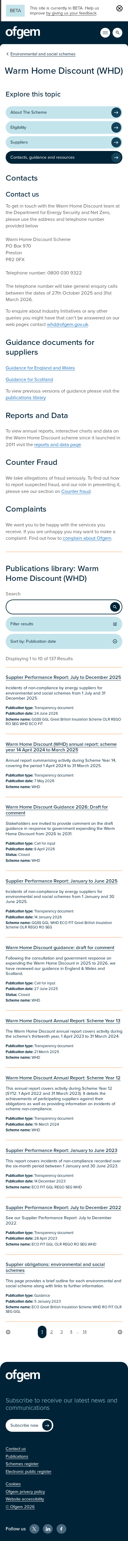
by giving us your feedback (71, 13)
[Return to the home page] (23, 32)
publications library (26, 398)
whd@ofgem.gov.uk (67, 324)
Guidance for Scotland (29, 380)
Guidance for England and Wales (40, 368)
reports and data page (57, 445)
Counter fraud (75, 491)
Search (13, 594)
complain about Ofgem (87, 538)
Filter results (21, 623)
